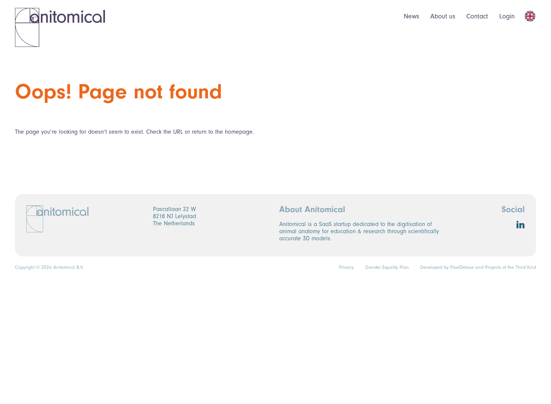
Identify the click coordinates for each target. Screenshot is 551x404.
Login (507, 16)
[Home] (60, 27)
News (411, 16)
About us (442, 16)
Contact (477, 16)
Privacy (346, 267)
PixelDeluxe (462, 267)
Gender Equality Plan (387, 267)
